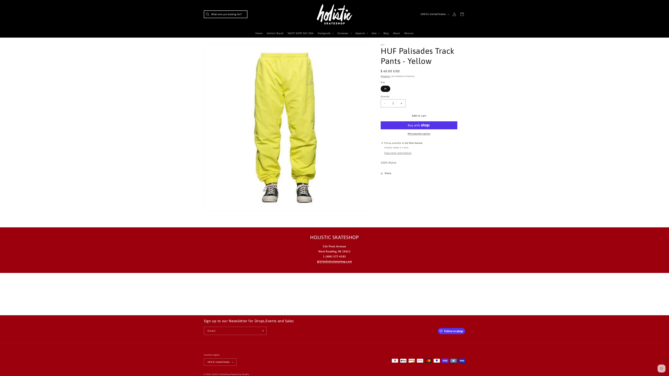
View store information (398, 153)
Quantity (385, 96)
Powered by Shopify (239, 374)
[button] (225, 14)
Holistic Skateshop (221, 374)
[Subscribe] (262, 331)
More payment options (419, 133)
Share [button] (388, 173)
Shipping (385, 76)
